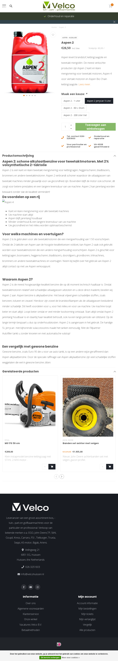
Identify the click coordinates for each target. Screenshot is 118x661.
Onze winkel (30, 619)
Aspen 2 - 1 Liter (72, 100)
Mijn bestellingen (87, 608)
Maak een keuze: (74, 94)
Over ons (31, 603)
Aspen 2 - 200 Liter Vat (75, 115)
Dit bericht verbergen (50, 658)
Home (54, 27)
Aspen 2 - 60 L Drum (74, 107)
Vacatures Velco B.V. (31, 624)
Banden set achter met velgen (81, 443)
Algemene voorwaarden (31, 608)
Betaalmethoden (31, 630)
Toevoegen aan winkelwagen (95, 126)
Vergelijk (87, 624)
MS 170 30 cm (12, 443)
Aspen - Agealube (69, 38)
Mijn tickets (87, 614)
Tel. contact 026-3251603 (76, 137)
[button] (24, 95)
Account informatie (87, 603)
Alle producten (87, 630)
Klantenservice (31, 614)
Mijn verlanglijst (87, 619)
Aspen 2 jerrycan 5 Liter (99, 100)
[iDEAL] (59, 644)
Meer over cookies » (71, 658)
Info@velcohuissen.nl (32, 574)
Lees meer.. (85, 84)
